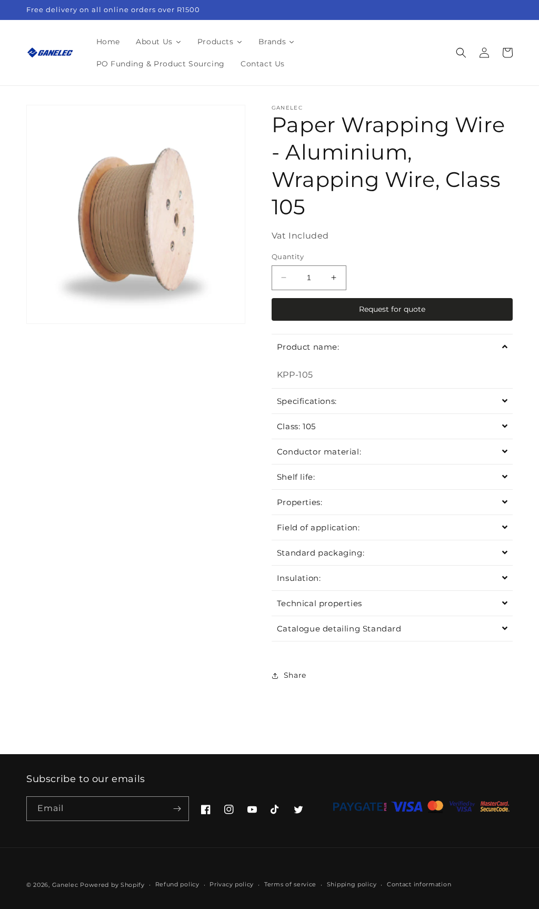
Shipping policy (352, 884)
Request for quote (392, 309)
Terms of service (290, 884)
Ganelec (65, 884)
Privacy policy (231, 884)
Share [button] (295, 675)
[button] (461, 52)
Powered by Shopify (112, 884)
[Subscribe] (176, 808)
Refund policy (177, 884)
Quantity (288, 256)
